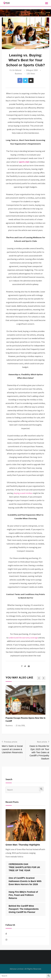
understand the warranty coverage (23, 637)
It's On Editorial (15, 70)
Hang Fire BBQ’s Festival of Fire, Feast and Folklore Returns (23, 895)
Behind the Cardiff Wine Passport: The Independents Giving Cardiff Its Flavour (24, 909)
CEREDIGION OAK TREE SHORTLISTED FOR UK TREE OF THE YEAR (24, 867)
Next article (42, 741)
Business (18, 73)
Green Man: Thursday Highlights (23, 844)
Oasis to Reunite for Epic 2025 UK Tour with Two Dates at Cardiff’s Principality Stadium (39, 752)
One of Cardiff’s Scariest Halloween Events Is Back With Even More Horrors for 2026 (25, 881)
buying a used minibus (23, 493)
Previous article (10, 741)
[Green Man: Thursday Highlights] (25, 825)
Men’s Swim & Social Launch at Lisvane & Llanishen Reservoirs (12, 749)
